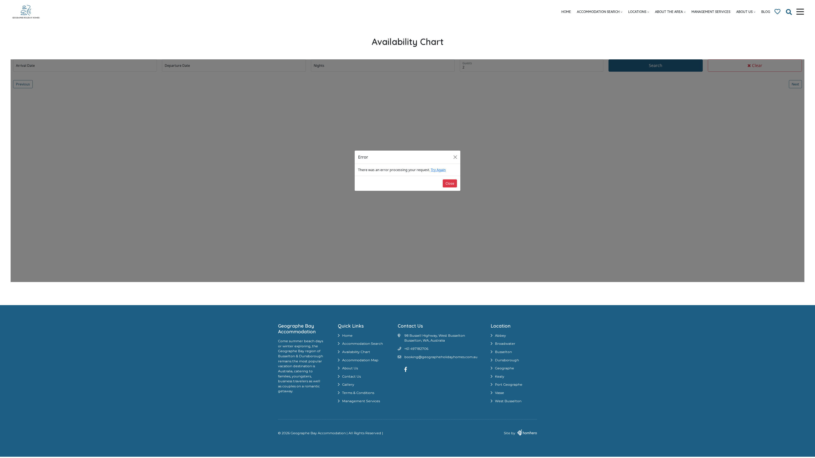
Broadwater (505, 344)
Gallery (348, 385)
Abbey (500, 336)
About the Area (669, 12)
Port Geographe (508, 385)
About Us (744, 12)
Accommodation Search (598, 12)
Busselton (503, 352)
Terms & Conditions (358, 393)
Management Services (710, 12)
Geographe (504, 368)
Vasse (499, 393)
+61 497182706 (416, 349)
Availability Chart (356, 352)
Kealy (499, 376)
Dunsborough (507, 360)
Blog (765, 12)
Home (566, 12)
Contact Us (351, 376)
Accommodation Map (360, 360)
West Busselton (508, 401)
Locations (637, 12)
